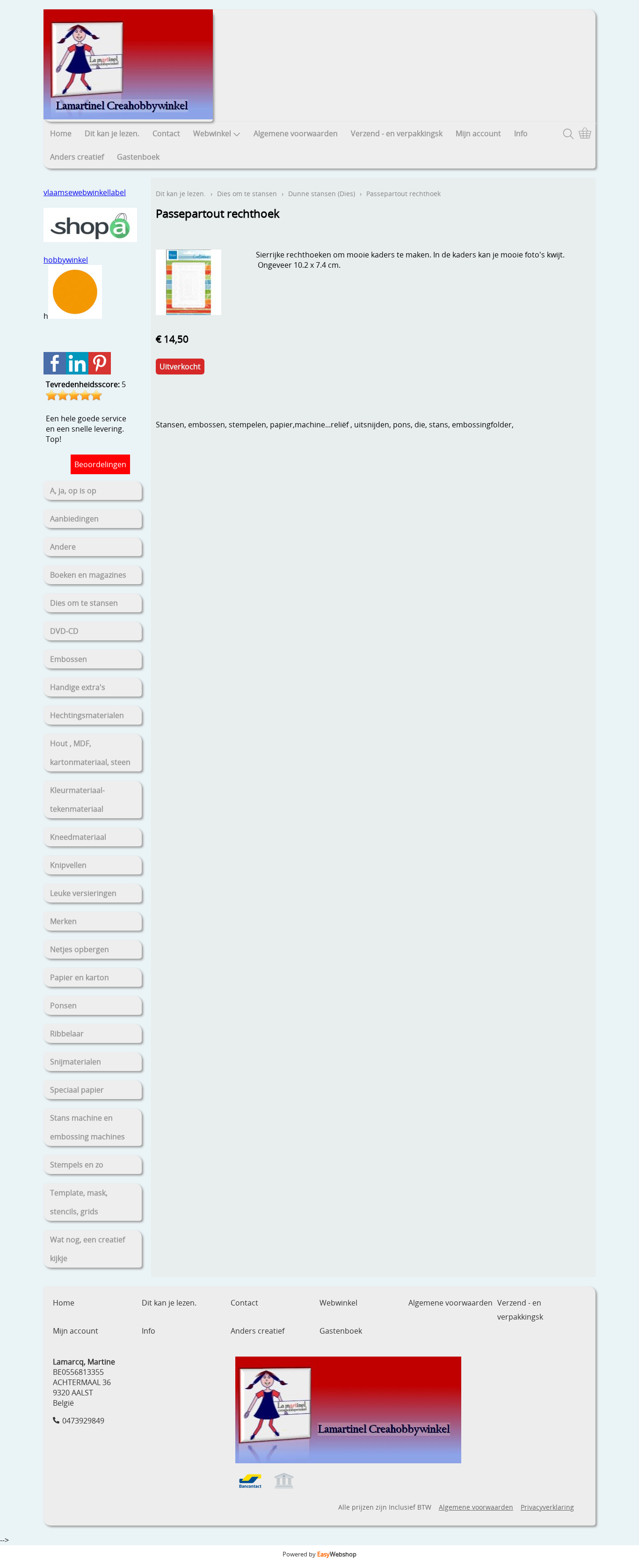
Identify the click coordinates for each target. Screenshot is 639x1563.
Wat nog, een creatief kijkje (87, 1248)
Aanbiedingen (74, 519)
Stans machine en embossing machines (87, 1127)
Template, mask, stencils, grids (79, 1202)
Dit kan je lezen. (112, 133)
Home (61, 133)
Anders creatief (77, 157)
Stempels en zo (76, 1164)
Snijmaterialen (75, 1062)
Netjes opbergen (79, 949)
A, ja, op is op (73, 490)
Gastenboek (138, 157)
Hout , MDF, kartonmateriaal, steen (90, 752)
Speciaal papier (77, 1090)
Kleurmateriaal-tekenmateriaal (77, 799)
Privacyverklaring (547, 1507)
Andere (63, 547)
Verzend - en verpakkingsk (397, 133)
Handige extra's (77, 687)
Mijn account (478, 133)
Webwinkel (212, 133)
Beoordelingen (100, 464)
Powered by (319, 1554)
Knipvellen (68, 865)
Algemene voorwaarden (296, 133)
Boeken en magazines (88, 575)
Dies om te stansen (84, 603)
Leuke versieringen (83, 893)
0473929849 (83, 1421)
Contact (166, 133)
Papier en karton (79, 977)
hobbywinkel (66, 260)
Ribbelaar (67, 1033)
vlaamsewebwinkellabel (85, 192)
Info (521, 133)
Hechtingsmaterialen (87, 715)
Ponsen (63, 1005)
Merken (63, 921)
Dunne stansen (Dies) (321, 193)
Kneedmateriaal (78, 837)
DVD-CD (64, 631)
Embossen (68, 659)
